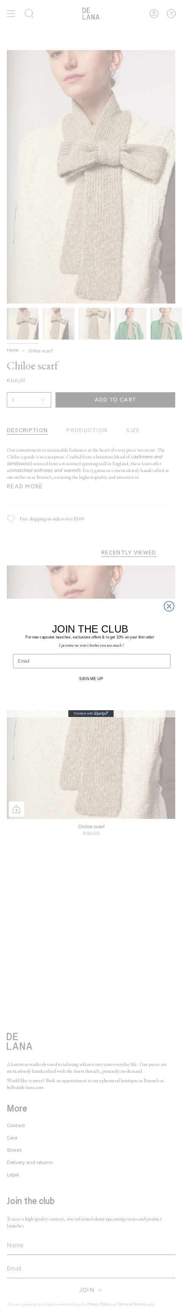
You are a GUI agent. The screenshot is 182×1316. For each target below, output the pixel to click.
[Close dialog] (169, 606)
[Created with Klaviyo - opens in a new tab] (91, 713)
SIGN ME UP (90, 678)
